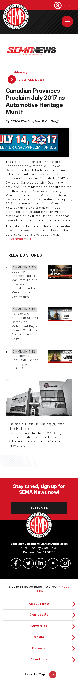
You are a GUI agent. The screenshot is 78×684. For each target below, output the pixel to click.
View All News (31, 79)
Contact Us (39, 614)
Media (39, 637)
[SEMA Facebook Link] (14, 563)
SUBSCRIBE (39, 507)
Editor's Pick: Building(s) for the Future (36, 426)
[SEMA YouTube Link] (51, 563)
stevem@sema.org (20, 239)
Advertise (39, 625)
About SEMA (39, 603)
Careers (39, 648)
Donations (39, 659)
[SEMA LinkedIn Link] (39, 563)
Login (67, 5)
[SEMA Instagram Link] (63, 563)
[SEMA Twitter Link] (26, 563)
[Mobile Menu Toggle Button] (67, 21)
